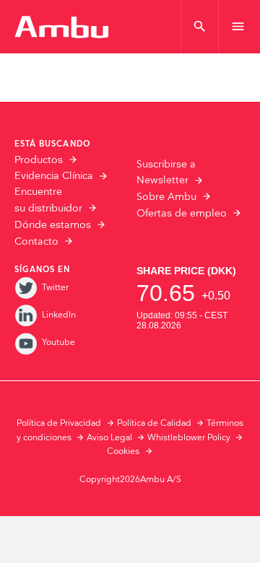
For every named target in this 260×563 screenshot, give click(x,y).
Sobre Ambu (166, 197)
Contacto (36, 242)
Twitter (55, 287)
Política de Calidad (154, 423)
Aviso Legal (109, 437)
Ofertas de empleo (181, 213)
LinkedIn (59, 315)
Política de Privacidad (59, 423)
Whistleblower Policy (188, 437)
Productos (38, 160)
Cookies (123, 451)
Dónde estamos (52, 225)
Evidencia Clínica (53, 176)
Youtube (58, 342)
